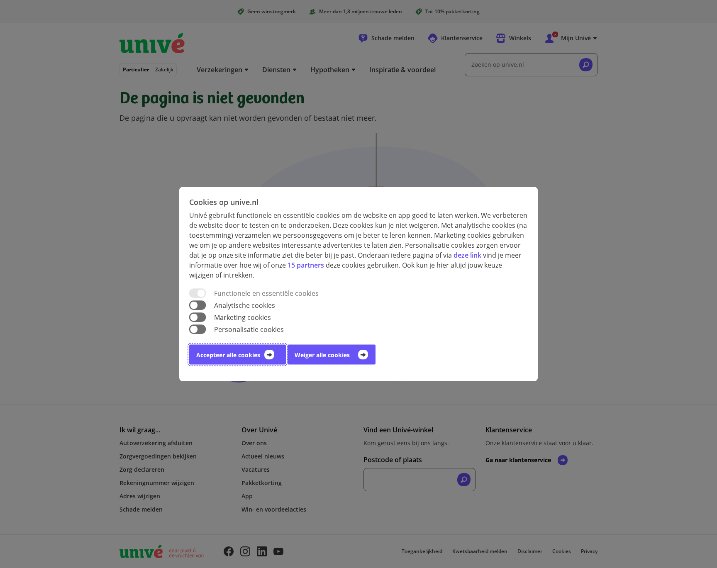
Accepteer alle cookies (228, 355)
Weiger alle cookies (322, 355)
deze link (467, 254)
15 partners (306, 264)
